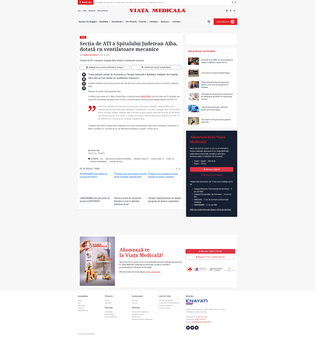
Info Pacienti (131, 22)
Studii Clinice (109, 314)
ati (102, 159)
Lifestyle (176, 22)
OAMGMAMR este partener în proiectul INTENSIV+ (95, 200)
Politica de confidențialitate (169, 303)
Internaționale (83, 310)
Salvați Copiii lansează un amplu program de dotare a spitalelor (164, 200)
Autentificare (223, 21)
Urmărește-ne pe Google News (157, 67)
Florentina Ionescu (90, 55)
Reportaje (81, 305)
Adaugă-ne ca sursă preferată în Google (105, 67)
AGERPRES (146, 96)
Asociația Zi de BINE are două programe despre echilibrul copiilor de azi (217, 61)
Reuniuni (135, 300)
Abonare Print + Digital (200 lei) (211, 257)
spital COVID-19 (157, 159)
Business (165, 22)
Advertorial (136, 317)
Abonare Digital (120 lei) (211, 251)
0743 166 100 (201, 317)
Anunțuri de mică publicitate (142, 319)
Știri (79, 11)
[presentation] (176, 168)
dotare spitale (116, 161)
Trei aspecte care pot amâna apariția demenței (215, 120)
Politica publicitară (166, 305)
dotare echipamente (98, 161)
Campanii (108, 303)
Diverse (134, 303)
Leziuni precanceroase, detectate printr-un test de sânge (214, 108)
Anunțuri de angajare (88, 22)
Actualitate (104, 22)
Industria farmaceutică (140, 312)
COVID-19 (170, 159)
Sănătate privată (138, 314)
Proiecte (143, 22)
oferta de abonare (153, 272)
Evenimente (117, 22)
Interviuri (81, 308)
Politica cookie (164, 308)
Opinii (80, 300)
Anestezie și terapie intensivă (118, 159)
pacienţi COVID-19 (141, 159)
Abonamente (102, 11)
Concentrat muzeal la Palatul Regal (215, 73)
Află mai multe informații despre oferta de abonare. (210, 210)
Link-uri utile (165, 296)
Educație (154, 22)
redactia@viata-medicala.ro (201, 322)
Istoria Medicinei (111, 317)
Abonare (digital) (212, 169)
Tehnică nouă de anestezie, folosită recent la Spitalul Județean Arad (127, 201)
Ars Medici (109, 312)
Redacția (91, 11)
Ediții (85, 11)
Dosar (107, 300)
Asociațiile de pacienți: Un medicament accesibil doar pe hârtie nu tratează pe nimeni (129, 2)
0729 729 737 (200, 319)
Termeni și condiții (165, 300)
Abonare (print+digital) (212, 175)
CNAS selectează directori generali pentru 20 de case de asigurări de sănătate (215, 84)
